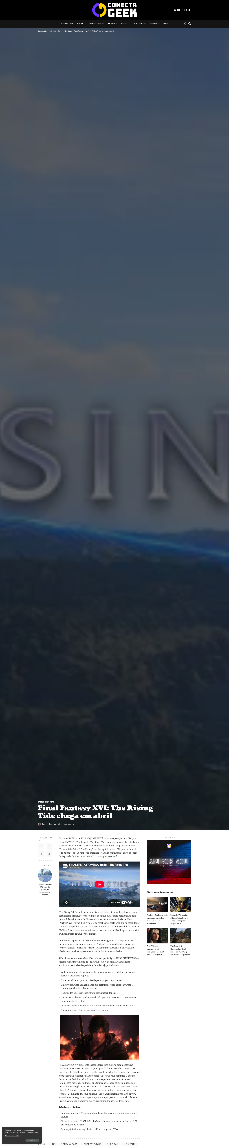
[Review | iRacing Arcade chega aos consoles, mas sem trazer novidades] (157, 905)
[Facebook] (41, 846)
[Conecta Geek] (114, 10)
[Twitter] (175, 10)
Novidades (130, 1144)
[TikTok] (189, 10)
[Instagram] (178, 10)
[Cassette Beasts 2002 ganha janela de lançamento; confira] (45, 875)
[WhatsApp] (185, 10)
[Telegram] (49, 854)
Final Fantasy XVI (93, 1144)
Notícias (49, 802)
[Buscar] (189, 24)
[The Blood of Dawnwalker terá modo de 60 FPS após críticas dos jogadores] (180, 936)
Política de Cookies (12, 1136)
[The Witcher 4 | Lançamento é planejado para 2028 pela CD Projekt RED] (157, 936)
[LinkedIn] (182, 10)
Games (41, 802)
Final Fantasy (70, 1144)
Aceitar (32, 1140)
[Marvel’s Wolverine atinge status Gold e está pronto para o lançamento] (180, 905)
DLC (53, 1144)
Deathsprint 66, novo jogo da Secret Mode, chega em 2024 (89, 1129)
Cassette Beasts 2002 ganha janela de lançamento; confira (45, 890)
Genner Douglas (49, 824)
